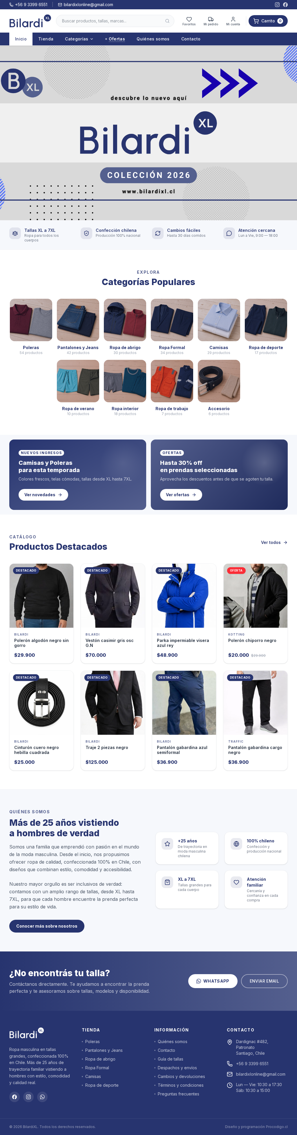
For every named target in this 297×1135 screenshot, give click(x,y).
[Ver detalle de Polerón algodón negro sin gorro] (41, 596)
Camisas (93, 1076)
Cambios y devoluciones (181, 1076)
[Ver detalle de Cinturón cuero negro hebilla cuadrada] (41, 703)
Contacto (191, 38)
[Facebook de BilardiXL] (285, 4)
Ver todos (271, 542)
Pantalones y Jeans (104, 1050)
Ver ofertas (177, 494)
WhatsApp (216, 981)
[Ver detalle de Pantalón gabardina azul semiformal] (184, 703)
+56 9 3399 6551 (31, 4)
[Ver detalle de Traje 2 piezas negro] (113, 703)
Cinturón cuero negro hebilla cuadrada (36, 750)
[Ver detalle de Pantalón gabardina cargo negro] (255, 703)
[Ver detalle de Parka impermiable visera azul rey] (184, 596)
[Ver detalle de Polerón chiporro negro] (255, 596)
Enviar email (264, 981)
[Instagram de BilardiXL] (277, 4)
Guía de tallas (170, 1058)
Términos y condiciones (181, 1085)
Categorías (76, 38)
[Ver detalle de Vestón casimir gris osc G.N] (113, 596)
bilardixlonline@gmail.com (88, 4)
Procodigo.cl (277, 1127)
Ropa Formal (97, 1067)
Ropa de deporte (102, 1085)
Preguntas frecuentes (178, 1093)
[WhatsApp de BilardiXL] (42, 1097)
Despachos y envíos (177, 1067)
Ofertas (117, 38)
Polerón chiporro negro (252, 640)
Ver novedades (39, 494)
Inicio (21, 38)
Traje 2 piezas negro (107, 747)
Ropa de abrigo (100, 1058)
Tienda (45, 38)
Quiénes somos (153, 38)
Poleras (92, 1041)
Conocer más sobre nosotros (46, 926)
